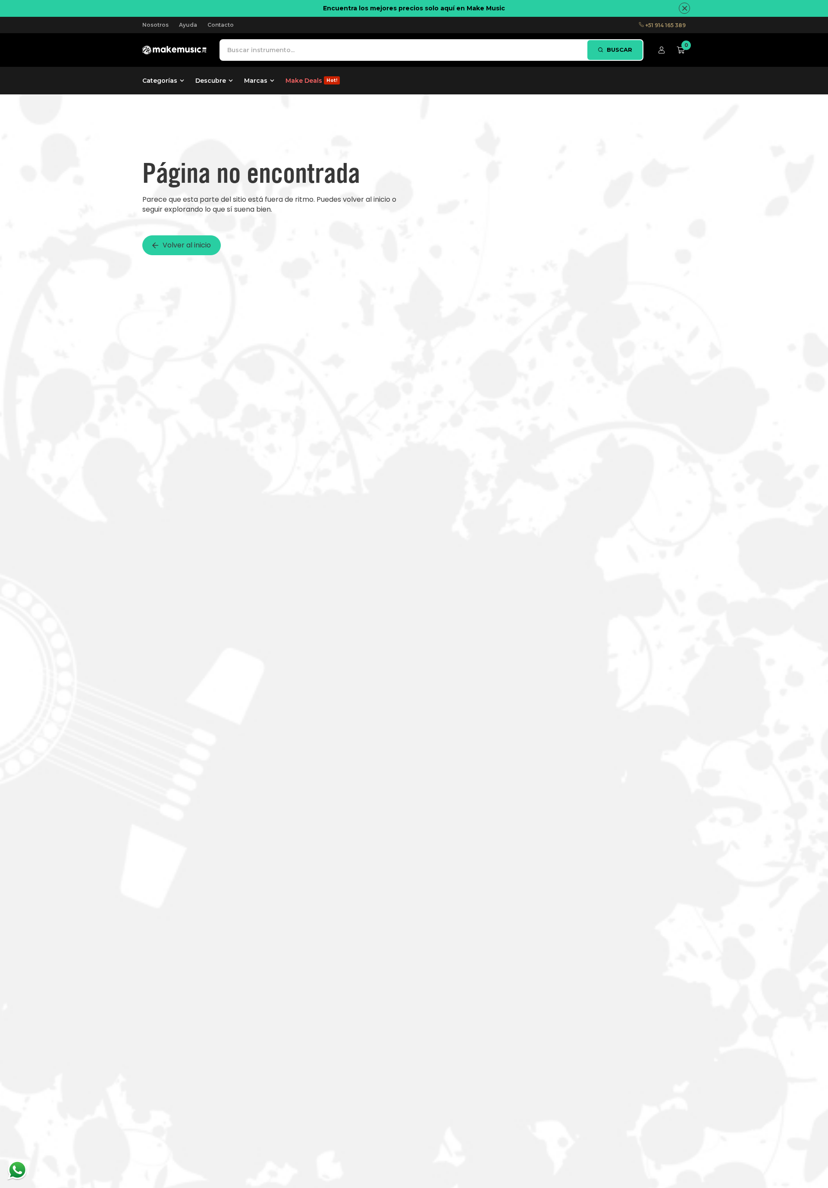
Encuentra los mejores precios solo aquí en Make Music (414, 8)
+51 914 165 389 (665, 25)
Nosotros (155, 25)
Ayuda (188, 25)
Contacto (220, 25)
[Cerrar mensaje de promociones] (684, 8)
